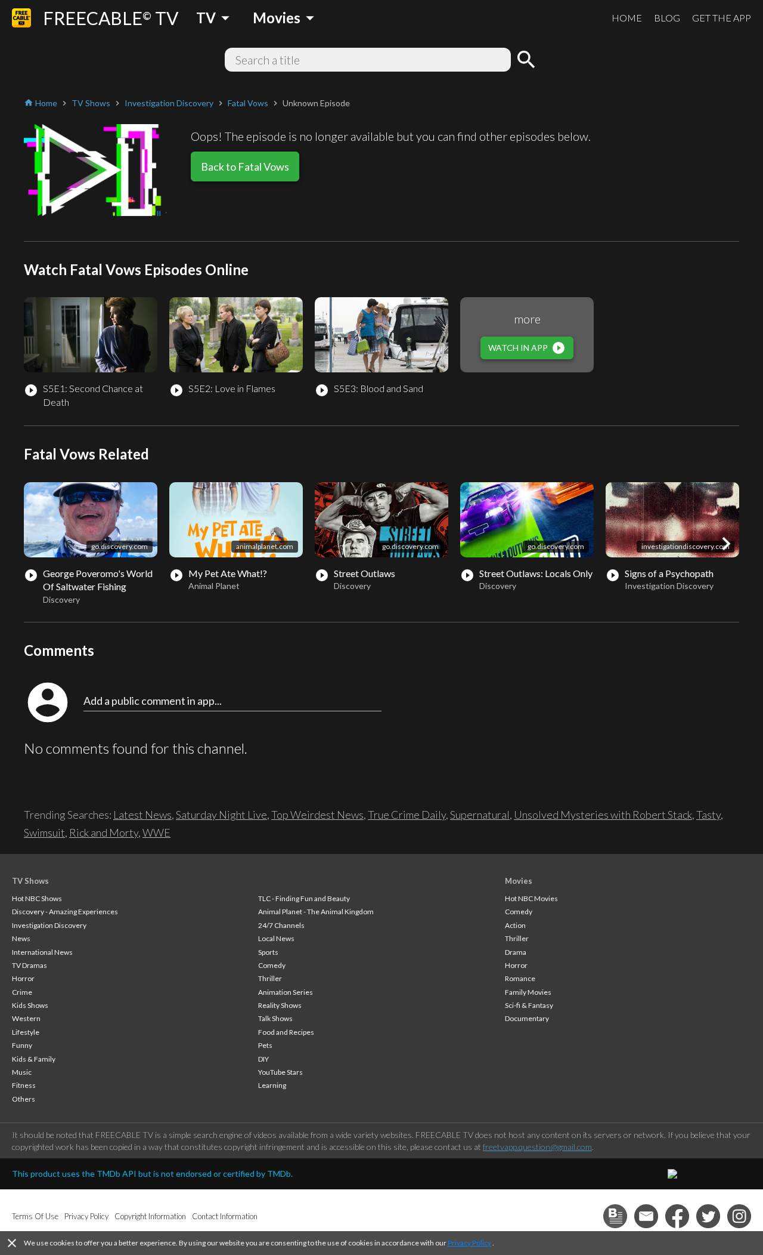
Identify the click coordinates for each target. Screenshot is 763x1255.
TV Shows (30, 881)
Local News (276, 938)
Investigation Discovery (49, 925)
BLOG (667, 17)
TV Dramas (29, 965)
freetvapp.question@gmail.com (537, 1147)
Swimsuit (44, 832)
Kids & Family (33, 1058)
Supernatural (480, 814)
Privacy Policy (469, 1242)
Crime (22, 992)
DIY (263, 1058)
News (21, 938)
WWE (156, 832)
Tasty (708, 814)
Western (26, 1018)
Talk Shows (275, 1018)
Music (22, 1072)
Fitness (24, 1085)
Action (515, 925)
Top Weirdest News (317, 814)
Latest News (142, 814)
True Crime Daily (407, 814)
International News (42, 952)
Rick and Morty (103, 832)
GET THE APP (721, 17)
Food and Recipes (286, 1032)
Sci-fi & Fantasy (529, 1005)
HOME (627, 17)
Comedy (272, 965)
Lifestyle (25, 1032)
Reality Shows (280, 1005)
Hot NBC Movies (531, 898)
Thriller (270, 978)
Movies (518, 881)
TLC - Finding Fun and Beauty (304, 898)
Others (23, 1098)
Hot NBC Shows (37, 898)
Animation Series (285, 992)
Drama (515, 952)
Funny (22, 1045)
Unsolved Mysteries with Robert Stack (603, 814)
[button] (726, 544)
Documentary (527, 1018)
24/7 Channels (281, 925)
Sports (268, 952)
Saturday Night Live (221, 814)
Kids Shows (30, 1005)
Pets (265, 1045)
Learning (272, 1085)
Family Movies (528, 992)
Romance (520, 978)
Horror (23, 978)
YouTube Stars (280, 1072)
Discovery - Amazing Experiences (65, 911)
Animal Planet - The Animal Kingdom (316, 911)
